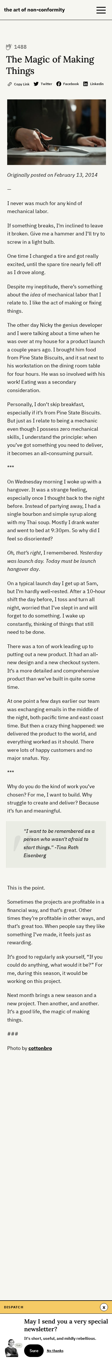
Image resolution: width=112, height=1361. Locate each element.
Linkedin (97, 83)
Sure (34, 1350)
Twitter (46, 83)
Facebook (71, 83)
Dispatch (14, 1307)
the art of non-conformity (34, 9)
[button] (101, 10)
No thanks (55, 1350)
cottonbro (40, 1048)
